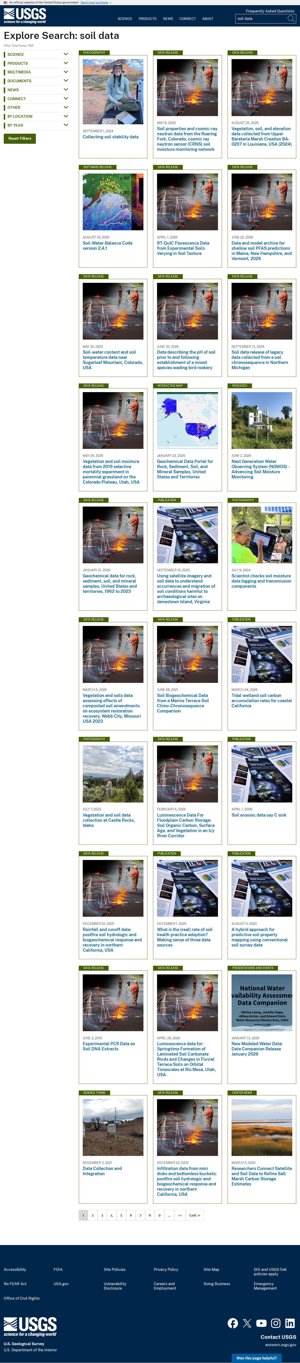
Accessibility (15, 1270)
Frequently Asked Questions (270, 11)
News (168, 19)
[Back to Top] (283, 1346)
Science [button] (16, 54)
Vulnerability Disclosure (115, 1286)
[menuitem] (124, 16)
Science (125, 19)
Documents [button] (19, 81)
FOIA (58, 1270)
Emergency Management (265, 1286)
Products (147, 19)
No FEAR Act (15, 1284)
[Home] (25, 22)
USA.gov (61, 1284)
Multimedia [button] (19, 72)
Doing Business (217, 1284)
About (207, 19)
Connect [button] (17, 99)
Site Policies (114, 1270)
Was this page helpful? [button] (256, 1358)
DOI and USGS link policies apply (270, 1272)
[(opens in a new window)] (233, 1322)
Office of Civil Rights (22, 1298)
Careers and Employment (165, 1286)
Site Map (211, 1270)
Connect (188, 19)
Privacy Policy (166, 1270)
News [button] (13, 90)
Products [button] (18, 63)
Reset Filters (19, 138)
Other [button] (14, 107)
